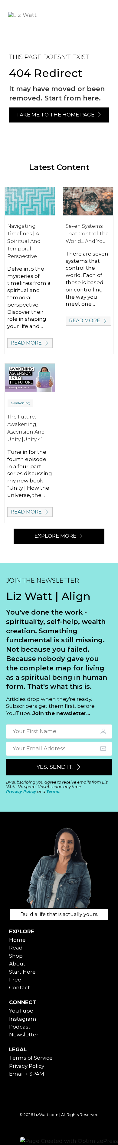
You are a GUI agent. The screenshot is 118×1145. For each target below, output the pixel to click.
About (17, 964)
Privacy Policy (21, 791)
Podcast (20, 1027)
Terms (52, 791)
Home (17, 940)
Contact (19, 987)
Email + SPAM (26, 1074)
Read (16, 948)
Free (15, 980)
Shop (16, 956)
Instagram (22, 1019)
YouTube (21, 1011)
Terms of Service (31, 1058)
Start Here (22, 972)
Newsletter (23, 1035)
